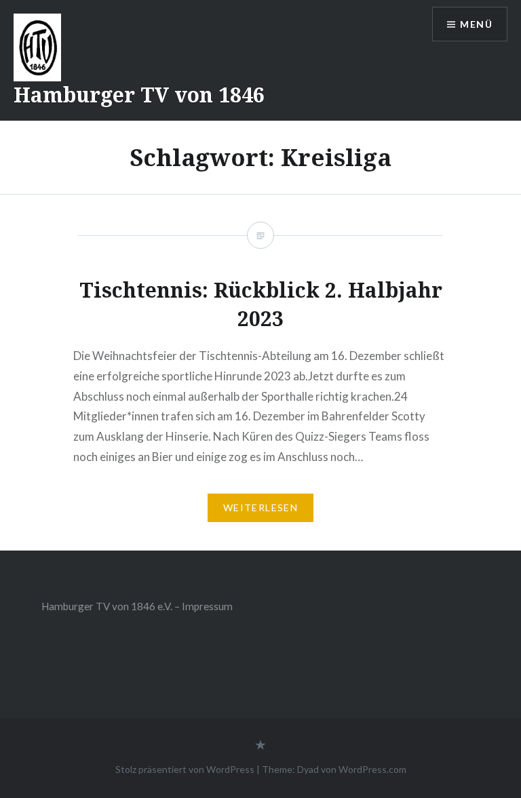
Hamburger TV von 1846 (139, 94)
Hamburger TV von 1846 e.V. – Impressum (137, 606)
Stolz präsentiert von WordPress (184, 769)
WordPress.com (372, 769)
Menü (476, 24)
